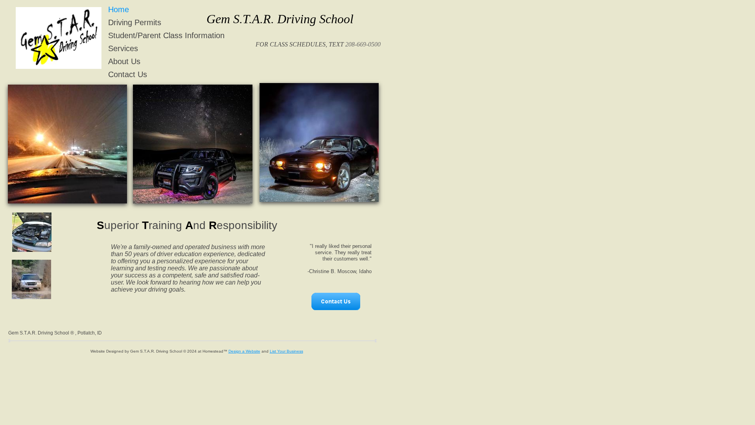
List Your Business (286, 351)
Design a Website (244, 351)
